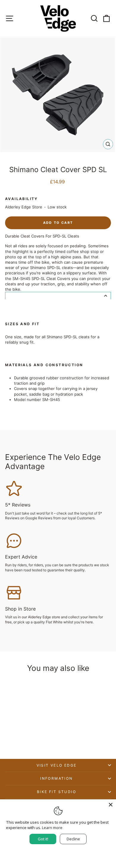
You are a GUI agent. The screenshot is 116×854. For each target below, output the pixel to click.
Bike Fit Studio (56, 791)
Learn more (52, 827)
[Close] (111, 805)
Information (56, 778)
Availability (21, 198)
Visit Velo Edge (57, 765)
